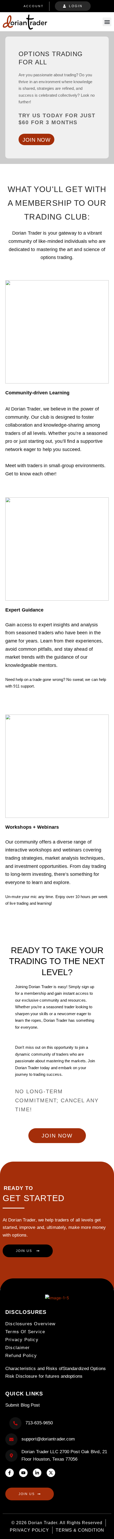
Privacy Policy (21, 1339)
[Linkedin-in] (37, 1473)
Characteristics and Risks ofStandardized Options (55, 1368)
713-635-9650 (39, 1422)
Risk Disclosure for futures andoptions (43, 1376)
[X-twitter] (51, 1473)
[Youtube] (23, 1473)
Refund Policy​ (21, 1355)
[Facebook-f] (9, 1473)
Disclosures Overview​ (30, 1323)
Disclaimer (17, 1347)
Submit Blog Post (22, 1405)
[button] (107, 21)
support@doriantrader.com (48, 1439)
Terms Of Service (25, 1331)
